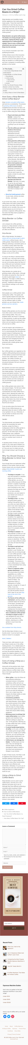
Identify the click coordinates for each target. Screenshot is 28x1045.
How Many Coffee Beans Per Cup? (14, 818)
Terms (14, 1034)
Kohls (3, 638)
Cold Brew (10, 1031)
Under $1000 (7, 1002)
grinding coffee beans (10, 106)
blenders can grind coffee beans (15, 102)
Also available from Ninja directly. (11, 627)
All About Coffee (6, 1028)
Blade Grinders (11, 79)
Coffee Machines (18, 1026)
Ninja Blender (9, 76)
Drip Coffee (17, 1031)
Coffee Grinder (10, 78)
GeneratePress (14, 1039)
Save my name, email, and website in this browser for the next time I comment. (14, 856)
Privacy (9, 1034)
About (11, 1026)
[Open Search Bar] (18, 2)
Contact (18, 1034)
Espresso (14, 1028)
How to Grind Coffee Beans (12, 811)
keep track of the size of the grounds (16, 594)
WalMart (8, 638)
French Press (22, 1028)
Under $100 (6, 996)
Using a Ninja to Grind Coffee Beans (14, 92)
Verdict (8, 83)
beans (17, 277)
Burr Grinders (11, 81)
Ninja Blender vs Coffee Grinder (13, 74)
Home (6, 1026)
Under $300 (6, 999)
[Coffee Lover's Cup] (2, 2)
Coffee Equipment (9, 809)
